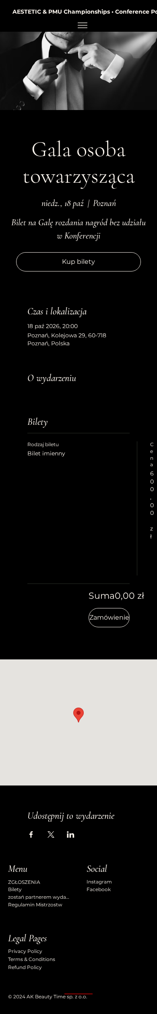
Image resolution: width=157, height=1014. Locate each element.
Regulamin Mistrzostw (35, 905)
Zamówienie (109, 617)
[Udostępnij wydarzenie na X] (51, 834)
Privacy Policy (25, 951)
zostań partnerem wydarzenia (39, 897)
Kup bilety (78, 261)
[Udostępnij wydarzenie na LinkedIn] (70, 834)
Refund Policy (25, 967)
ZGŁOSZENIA (24, 882)
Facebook (99, 889)
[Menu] (82, 25)
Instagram (99, 882)
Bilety (15, 889)
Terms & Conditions (31, 959)
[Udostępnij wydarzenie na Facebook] (31, 834)
